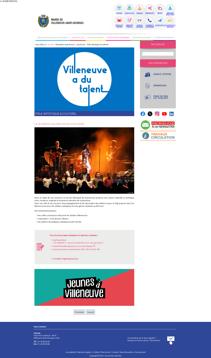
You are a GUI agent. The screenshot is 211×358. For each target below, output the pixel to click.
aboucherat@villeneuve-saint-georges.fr (85, 242)
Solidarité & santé (142, 37)
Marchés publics (129, 26)
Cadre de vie (77, 37)
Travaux (140, 13)
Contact (115, 352)
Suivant (90, 312)
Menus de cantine (119, 26)
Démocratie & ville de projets (52, 37)
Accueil (51, 44)
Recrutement (140, 352)
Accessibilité (71, 352)
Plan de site (105, 352)
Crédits (96, 352)
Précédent (79, 312)
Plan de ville (129, 13)
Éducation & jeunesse (118, 37)
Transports (149, 13)
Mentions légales (84, 352)
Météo (159, 13)
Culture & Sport (96, 37)
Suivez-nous (160, 25)
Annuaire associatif (170, 13)
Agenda (119, 13)
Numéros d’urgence (150, 26)
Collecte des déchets (170, 26)
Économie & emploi (164, 37)
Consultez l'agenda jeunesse (65, 258)
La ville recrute (139, 26)
